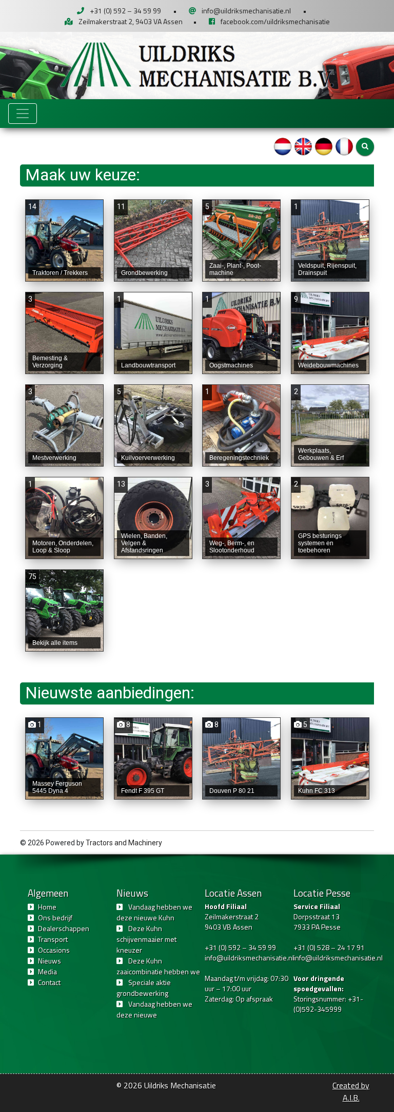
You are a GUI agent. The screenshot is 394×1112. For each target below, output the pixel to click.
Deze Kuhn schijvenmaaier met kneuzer (146, 939)
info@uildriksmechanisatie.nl (246, 10)
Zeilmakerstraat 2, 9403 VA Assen (130, 21)
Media (47, 971)
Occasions (54, 949)
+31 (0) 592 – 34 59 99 (125, 10)
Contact (49, 982)
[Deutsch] (323, 146)
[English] (303, 146)
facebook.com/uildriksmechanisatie (275, 21)
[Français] (344, 146)
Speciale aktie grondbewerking (143, 987)
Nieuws (49, 960)
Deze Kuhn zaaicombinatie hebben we (158, 966)
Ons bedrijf (55, 917)
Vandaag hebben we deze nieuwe (154, 1009)
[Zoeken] (365, 147)
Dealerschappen (63, 928)
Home (47, 906)
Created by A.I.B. (350, 1091)
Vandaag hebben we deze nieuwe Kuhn (154, 912)
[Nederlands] (282, 146)
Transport (53, 939)
